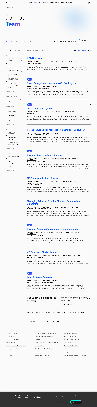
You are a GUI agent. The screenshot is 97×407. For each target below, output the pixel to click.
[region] (48, 399)
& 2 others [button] (31, 160)
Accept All (76, 402)
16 (53, 321)
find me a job (65, 304)
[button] (29, 79)
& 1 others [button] (36, 63)
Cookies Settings (62, 402)
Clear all (18, 50)
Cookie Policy (36, 397)
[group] (59, 64)
